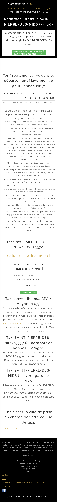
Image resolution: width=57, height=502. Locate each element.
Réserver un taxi (25, 8)
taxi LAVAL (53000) (12, 428)
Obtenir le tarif (29, 292)
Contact (5, 475)
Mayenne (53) (43, 8)
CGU (4, 479)
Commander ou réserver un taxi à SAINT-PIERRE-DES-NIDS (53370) (28, 52)
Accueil (11, 8)
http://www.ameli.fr (13, 323)
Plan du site (6, 486)
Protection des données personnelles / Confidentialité (23, 482)
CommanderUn (21, 4)
